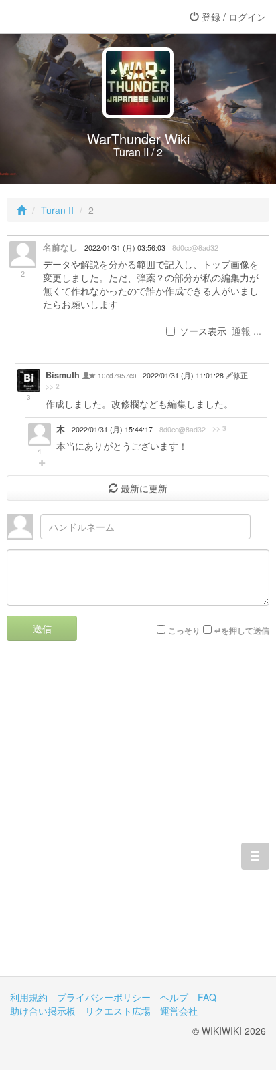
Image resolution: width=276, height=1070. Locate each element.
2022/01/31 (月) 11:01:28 (184, 375)
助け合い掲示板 (43, 1010)
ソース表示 (203, 331)
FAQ (207, 997)
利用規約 (29, 997)
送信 (42, 628)
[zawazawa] (63, 16)
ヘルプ (174, 997)
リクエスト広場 (118, 1010)
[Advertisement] (138, 818)
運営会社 (179, 1010)
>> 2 (53, 386)
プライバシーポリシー (104, 997)
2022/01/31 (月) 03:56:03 (124, 248)
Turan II (57, 210)
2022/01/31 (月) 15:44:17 (112, 429)
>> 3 (219, 428)
